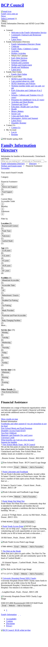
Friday (4, 353)
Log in (14, 132)
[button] (24, 173)
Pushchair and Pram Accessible (14, 315)
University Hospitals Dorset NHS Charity (19, 578)
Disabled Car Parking (10, 300)
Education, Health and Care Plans (25, 107)
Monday (5, 332)
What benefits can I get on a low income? (17, 440)
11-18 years (6, 251)
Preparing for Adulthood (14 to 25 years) (27, 100)
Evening (5, 382)
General (26, 35)
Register (14, 134)
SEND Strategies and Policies (23, 83)
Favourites (5, 168)
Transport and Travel (19, 104)
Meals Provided (8, 310)
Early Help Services (19, 58)
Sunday (5, 363)
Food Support (7, 192)
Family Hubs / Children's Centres (24, 49)
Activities (15, 51)
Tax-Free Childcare (9, 433)
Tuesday (5, 338)
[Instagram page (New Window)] (20, 614)
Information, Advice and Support (24, 118)
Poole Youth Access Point (13, 526)
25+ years (5, 271)
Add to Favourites (36, 467)
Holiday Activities (18, 53)
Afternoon (5, 372)
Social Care (16, 114)
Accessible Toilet (8, 285)
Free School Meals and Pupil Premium (16, 428)
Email (16, 467)
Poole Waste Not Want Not (13, 501)
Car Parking (6, 305)
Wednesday (6, 343)
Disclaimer (10, 623)
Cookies (9, 621)
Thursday (5, 348)
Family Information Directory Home (26, 44)
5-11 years (6, 256)
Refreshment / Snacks (10, 295)
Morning (5, 377)
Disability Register (18, 123)
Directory (33, 163)
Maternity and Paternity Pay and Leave (17, 435)
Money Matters (17, 111)
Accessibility (11, 619)
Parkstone (6, 236)
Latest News (16, 39)
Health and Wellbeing (20, 67)
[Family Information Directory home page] (16, 630)
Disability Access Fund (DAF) (13, 431)
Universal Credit (7, 437)
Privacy (9, 626)
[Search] (46, 161)
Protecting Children (19, 60)
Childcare (15, 46)
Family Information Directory (23, 56)
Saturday (5, 358)
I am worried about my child (22, 81)
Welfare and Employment (21, 65)
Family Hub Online (16, 73)
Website (24, 467)
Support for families (9, 442)
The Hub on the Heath (12, 551)
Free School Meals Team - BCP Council (19, 444)
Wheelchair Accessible (10, 280)
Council (12, 5)
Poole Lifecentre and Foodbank (15, 472)
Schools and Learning (20, 63)
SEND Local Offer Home (21, 79)
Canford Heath (7, 241)
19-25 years (6, 266)
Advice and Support (9, 187)
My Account (12, 132)
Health (14, 109)
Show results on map (9, 419)
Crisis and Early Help (20, 116)
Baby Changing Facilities (11, 321)
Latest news (16, 69)
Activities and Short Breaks (22, 102)
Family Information (9, 614)
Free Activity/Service (10, 392)
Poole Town (6, 231)
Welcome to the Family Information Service (28, 32)
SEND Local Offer (25, 99)
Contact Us (13, 126)
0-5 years (5, 261)
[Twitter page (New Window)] (18, 614)
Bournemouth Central (10, 226)
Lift (3, 290)
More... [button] (4, 325)
